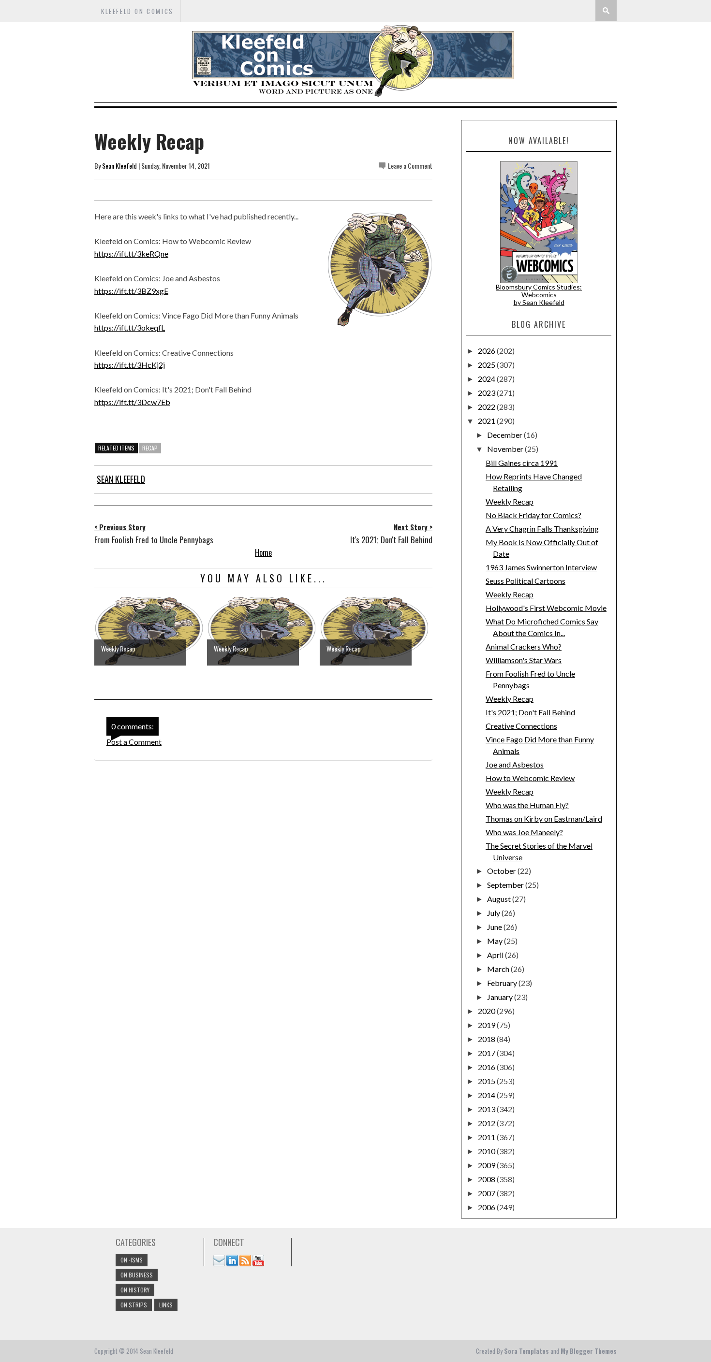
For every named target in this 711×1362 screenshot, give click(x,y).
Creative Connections (521, 725)
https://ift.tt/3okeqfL (129, 327)
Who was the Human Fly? (527, 805)
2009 (487, 1165)
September (506, 884)
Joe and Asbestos (515, 764)
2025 (487, 364)
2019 (487, 1024)
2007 (487, 1193)
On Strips (133, 1305)
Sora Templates (526, 1351)
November (506, 448)
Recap (150, 448)
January (500, 996)
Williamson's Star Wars (524, 660)
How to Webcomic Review (530, 777)
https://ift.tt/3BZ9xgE (131, 290)
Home (263, 552)
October (502, 870)
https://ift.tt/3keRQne (131, 253)
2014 (487, 1095)
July (494, 912)
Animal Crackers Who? (524, 646)
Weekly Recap (509, 501)
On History (134, 1290)
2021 (487, 420)
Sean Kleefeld (119, 165)
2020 (487, 1010)
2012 (487, 1123)
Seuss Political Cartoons (525, 580)
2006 (487, 1207)
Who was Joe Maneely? (524, 832)
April (496, 954)
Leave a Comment (410, 165)
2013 (487, 1109)
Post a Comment (134, 741)
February (502, 982)
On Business (136, 1275)
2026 (487, 350)
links (166, 1305)
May (495, 940)
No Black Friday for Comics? (533, 515)
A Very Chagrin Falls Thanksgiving (542, 528)
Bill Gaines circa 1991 (522, 462)
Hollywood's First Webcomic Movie (546, 607)
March (499, 968)
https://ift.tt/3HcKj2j (129, 364)
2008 (487, 1179)
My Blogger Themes (589, 1351)
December (505, 434)
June (495, 926)
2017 (487, 1053)
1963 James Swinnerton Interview (541, 567)
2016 (487, 1067)
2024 (487, 378)
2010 (487, 1151)
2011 (487, 1137)
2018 (487, 1038)
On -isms (131, 1260)
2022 (487, 406)
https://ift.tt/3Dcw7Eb (132, 401)
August (499, 898)
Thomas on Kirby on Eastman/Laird (544, 818)
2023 (487, 392)
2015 (487, 1081)
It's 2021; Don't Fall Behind (530, 712)
